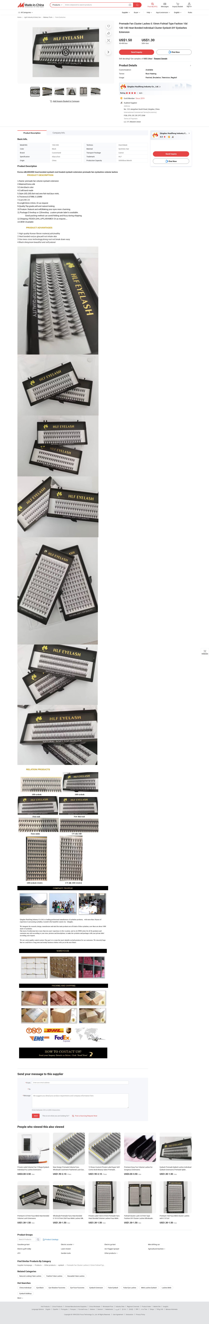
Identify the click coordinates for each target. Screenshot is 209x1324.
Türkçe (152, 1309)
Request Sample (160, 58)
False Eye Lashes (129, 1287)
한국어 (124, 1309)
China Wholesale (94, 1306)
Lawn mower (66, 1249)
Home (19, 17)
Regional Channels (133, 1306)
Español (55, 1309)
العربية (117, 1309)
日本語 (131, 1309)
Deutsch (100, 1309)
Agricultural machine (156, 1249)
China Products (57, 1306)
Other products (110, 1253)
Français (73, 1309)
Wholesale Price (108, 1306)
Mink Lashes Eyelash (149, 1287)
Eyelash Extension (96, 1287)
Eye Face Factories (77, 1287)
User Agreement (118, 1314)
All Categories (26, 12)
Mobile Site (156, 1306)
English (48, 1309)
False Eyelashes (60, 17)
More (19, 1298)
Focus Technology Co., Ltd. (89, 1314)
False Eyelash (113, 1287)
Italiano (92, 1309)
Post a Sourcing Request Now (84, 1116)
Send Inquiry (136, 52)
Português (64, 1309)
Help (148, 12)
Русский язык (82, 1309)
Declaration (129, 1314)
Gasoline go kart (23, 1244)
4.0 (161, 137)
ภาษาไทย (144, 1309)
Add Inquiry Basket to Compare (66, 101)
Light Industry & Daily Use (32, 17)
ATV (18, 1253)
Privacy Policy (140, 1314)
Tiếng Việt (159, 1309)
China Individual (25, 1287)
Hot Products (45, 1306)
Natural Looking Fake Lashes (30, 1276)
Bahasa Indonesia (171, 1309)
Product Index (146, 1306)
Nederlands (109, 1309)
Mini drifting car (154, 1244)
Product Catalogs (51, 1239)
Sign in (189, 6)
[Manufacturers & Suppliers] (30, 5)
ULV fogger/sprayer (111, 1249)
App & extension (162, 12)
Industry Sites (120, 1306)
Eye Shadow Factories (57, 1287)
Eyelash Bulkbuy (25, 1293)
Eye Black (40, 1287)
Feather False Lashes (54, 1276)
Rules (190, 12)
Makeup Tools (47, 17)
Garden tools (66, 1253)
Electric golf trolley (24, 1249)
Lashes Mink (166, 1287)
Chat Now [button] (175, 52)
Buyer (136, 12)
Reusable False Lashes (75, 1276)
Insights (165, 1306)
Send (36, 1116)
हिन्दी (137, 1309)
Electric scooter (66, 1244)
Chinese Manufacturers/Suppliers (76, 1306)
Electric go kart (110, 1244)
